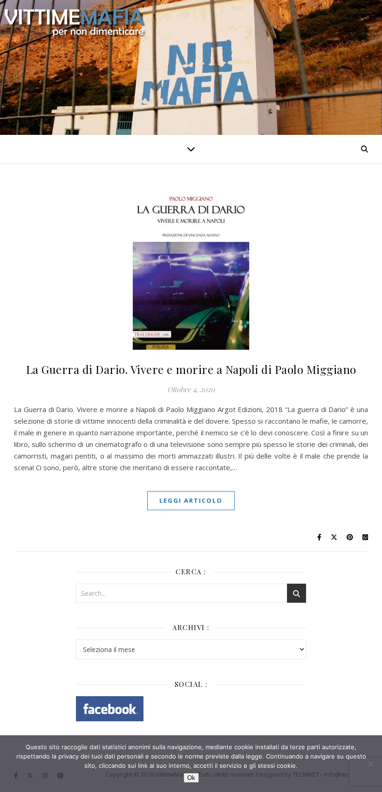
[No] (370, 763)
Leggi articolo (191, 500)
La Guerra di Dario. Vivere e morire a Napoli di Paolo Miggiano (191, 369)
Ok (191, 777)
